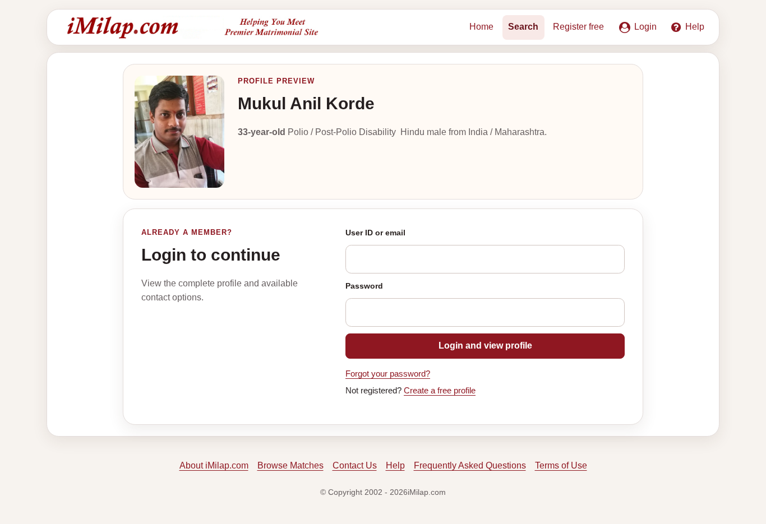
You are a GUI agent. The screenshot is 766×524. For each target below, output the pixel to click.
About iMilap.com (213, 465)
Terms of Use (561, 465)
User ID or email (375, 232)
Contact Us (355, 465)
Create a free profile (440, 390)
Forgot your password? (387, 373)
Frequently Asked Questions (470, 465)
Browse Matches (290, 465)
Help (395, 465)
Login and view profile (485, 345)
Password (364, 285)
